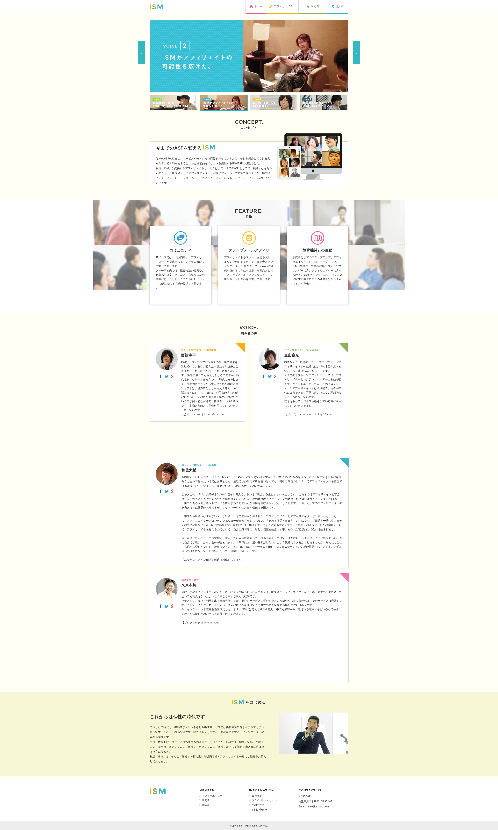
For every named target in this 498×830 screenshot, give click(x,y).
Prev (141, 52)
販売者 (206, 800)
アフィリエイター (212, 795)
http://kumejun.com (207, 622)
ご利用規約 (258, 805)
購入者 (206, 805)
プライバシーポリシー (264, 800)
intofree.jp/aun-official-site (208, 414)
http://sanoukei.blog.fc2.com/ (315, 414)
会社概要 (257, 795)
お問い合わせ (259, 809)
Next (356, 52)
